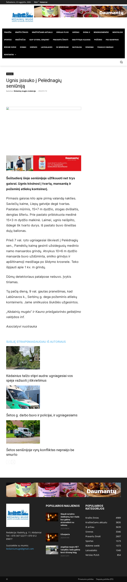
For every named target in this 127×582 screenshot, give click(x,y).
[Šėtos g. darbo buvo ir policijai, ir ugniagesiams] (43, 397)
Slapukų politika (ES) (104, 579)
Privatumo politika (86, 579)
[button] (121, 62)
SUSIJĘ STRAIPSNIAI (20, 341)
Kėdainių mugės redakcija (25, 91)
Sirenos (10, 74)
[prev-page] (8, 462)
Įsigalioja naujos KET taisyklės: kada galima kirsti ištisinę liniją (70, 550)
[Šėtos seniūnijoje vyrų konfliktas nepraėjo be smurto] (43, 432)
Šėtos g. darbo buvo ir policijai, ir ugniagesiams (41, 415)
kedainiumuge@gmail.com (20, 548)
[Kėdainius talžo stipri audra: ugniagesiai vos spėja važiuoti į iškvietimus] (43, 357)
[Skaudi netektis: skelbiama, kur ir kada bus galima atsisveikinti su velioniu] (52, 517)
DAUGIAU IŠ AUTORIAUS (50, 341)
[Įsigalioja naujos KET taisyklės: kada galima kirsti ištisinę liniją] (52, 550)
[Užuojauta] (52, 537)
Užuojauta (65, 534)
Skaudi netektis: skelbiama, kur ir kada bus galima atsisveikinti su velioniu (70, 519)
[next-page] (13, 462)
